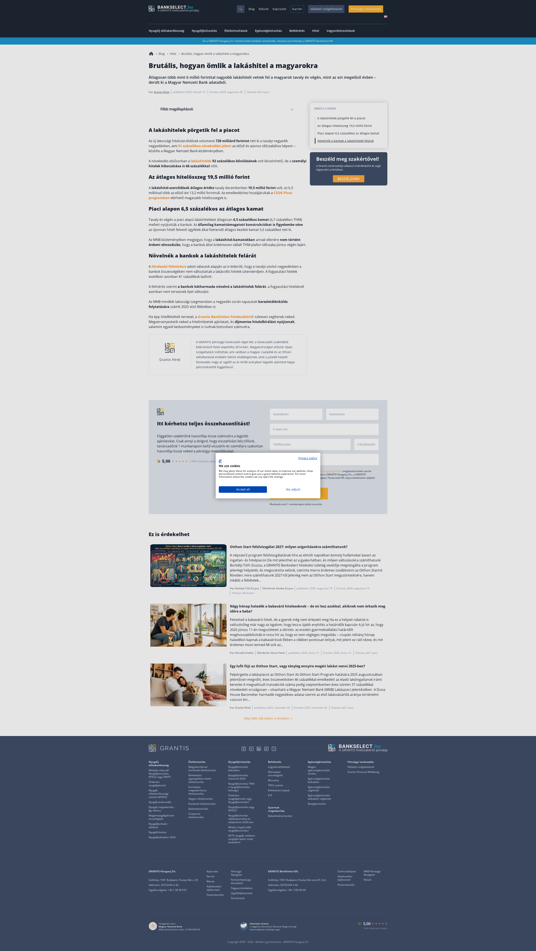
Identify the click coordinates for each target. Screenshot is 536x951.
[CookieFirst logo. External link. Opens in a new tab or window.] (220, 461)
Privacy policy (307, 458)
